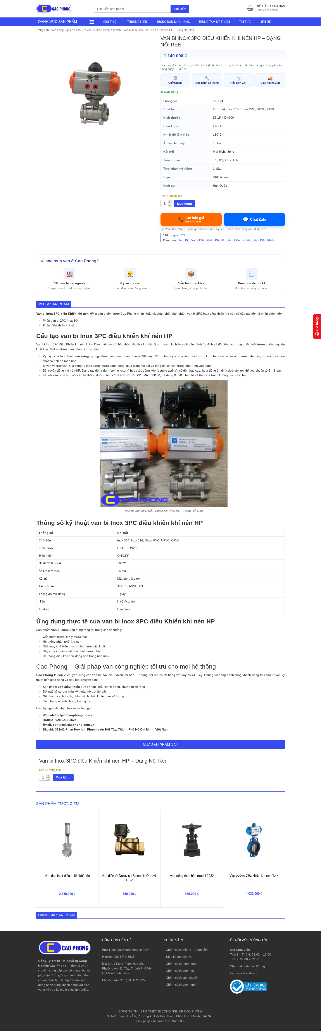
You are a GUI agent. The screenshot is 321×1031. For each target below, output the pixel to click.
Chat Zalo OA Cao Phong (247, 966)
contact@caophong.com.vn (130, 949)
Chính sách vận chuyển (182, 977)
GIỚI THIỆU (110, 22)
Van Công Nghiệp (62, 30)
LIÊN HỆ (265, 22)
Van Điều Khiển (264, 240)
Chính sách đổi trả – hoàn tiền (187, 949)
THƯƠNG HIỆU (137, 22)
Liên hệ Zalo (300, 962)
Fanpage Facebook (243, 973)
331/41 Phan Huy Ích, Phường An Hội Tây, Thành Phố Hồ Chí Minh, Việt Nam (126, 968)
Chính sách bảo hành (181, 984)
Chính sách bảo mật (180, 970)
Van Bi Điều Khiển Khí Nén (104, 30)
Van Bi (80, 30)
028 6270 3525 (124, 956)
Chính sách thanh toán (181, 963)
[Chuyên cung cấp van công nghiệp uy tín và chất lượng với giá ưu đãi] (54, 8)
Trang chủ (42, 30)
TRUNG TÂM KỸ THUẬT (214, 22)
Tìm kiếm (179, 8)
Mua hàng (184, 203)
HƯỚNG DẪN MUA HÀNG (173, 22)
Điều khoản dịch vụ (179, 956)
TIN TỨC (245, 22)
